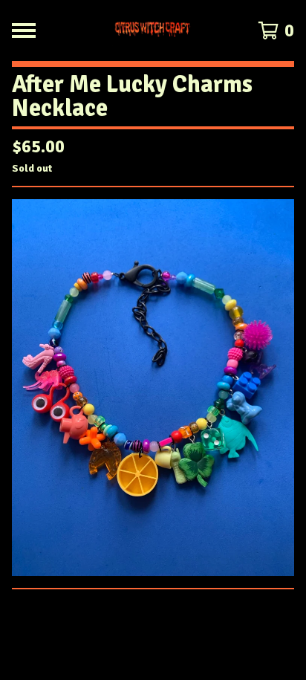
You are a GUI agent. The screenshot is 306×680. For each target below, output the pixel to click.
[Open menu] (24, 30)
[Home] (153, 30)
